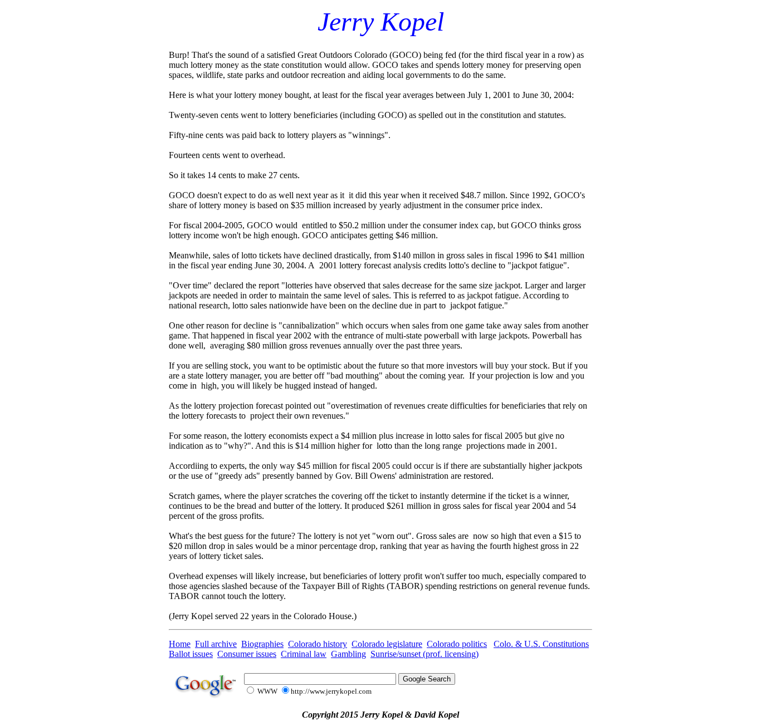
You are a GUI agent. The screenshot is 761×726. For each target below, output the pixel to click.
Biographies (262, 644)
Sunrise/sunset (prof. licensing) (424, 654)
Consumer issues (246, 654)
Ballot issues (191, 654)
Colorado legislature (387, 644)
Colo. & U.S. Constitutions (541, 644)
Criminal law (303, 654)
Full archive (216, 644)
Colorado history (317, 644)
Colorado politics (457, 644)
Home (180, 644)
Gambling (348, 654)
